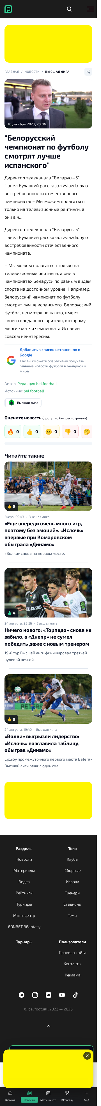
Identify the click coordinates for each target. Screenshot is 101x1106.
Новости (32, 71)
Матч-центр (24, 915)
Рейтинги (24, 892)
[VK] (48, 995)
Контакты (72, 963)
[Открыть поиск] (69, 9)
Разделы (24, 848)
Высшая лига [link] (39, 517)
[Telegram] (21, 995)
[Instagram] (35, 995)
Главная (11, 71)
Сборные (73, 870)
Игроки (72, 881)
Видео (24, 881)
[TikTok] (75, 995)
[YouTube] (62, 995)
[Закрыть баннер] (87, 1056)
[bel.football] (8, 9)
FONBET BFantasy (24, 926)
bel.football (34, 390)
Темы (72, 915)
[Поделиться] (88, 72)
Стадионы (72, 904)
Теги (72, 848)
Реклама (73, 974)
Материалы (24, 870)
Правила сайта (72, 952)
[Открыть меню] (91, 9)
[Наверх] (48, 1026)
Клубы (72, 859)
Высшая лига (57, 71)
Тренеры (72, 892)
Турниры (24, 904)
